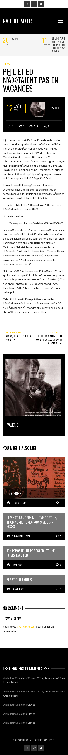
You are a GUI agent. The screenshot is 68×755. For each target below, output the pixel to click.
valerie (55, 108)
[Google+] (34, 4)
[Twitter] (41, 4)
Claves (31, 704)
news (7, 64)
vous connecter (26, 626)
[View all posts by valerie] (39, 108)
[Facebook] (27, 4)
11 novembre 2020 (21, 536)
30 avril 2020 (19, 589)
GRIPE (15, 38)
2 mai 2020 (17, 564)
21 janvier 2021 (20, 502)
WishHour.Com (12, 678)
